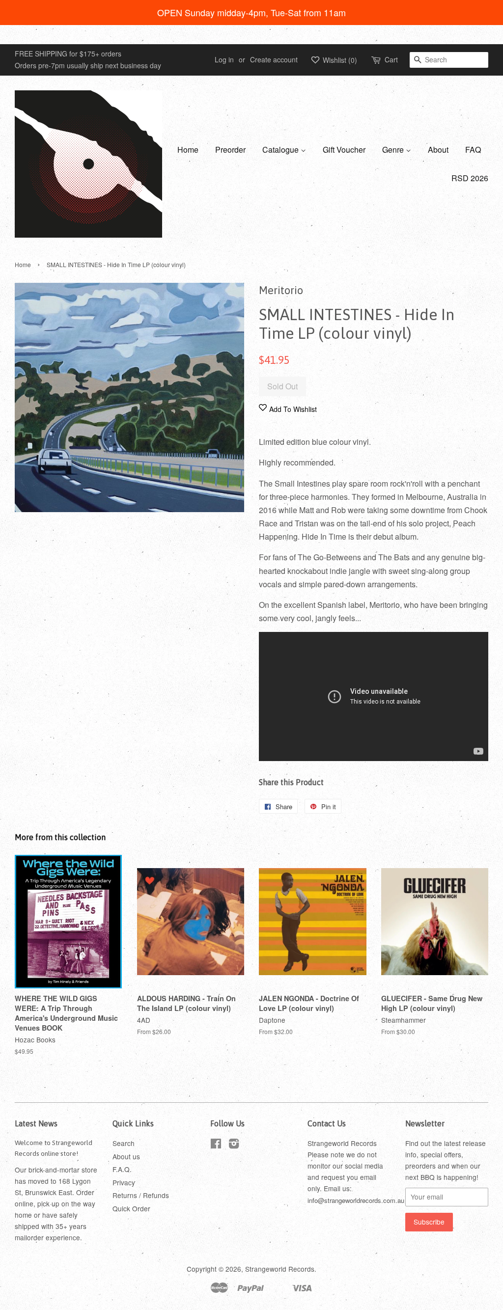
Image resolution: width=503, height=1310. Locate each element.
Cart (391, 59)
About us (126, 1156)
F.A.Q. (122, 1169)
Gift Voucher (344, 149)
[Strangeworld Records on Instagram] (233, 1145)
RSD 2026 (469, 178)
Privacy (123, 1182)
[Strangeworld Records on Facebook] (216, 1145)
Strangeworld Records (279, 1269)
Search (123, 1143)
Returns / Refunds (140, 1195)
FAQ (473, 149)
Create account (274, 59)
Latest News (36, 1123)
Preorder (230, 149)
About (438, 149)
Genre (394, 149)
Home (187, 149)
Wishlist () (339, 60)
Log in (224, 59)
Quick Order (131, 1208)
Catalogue (281, 149)
